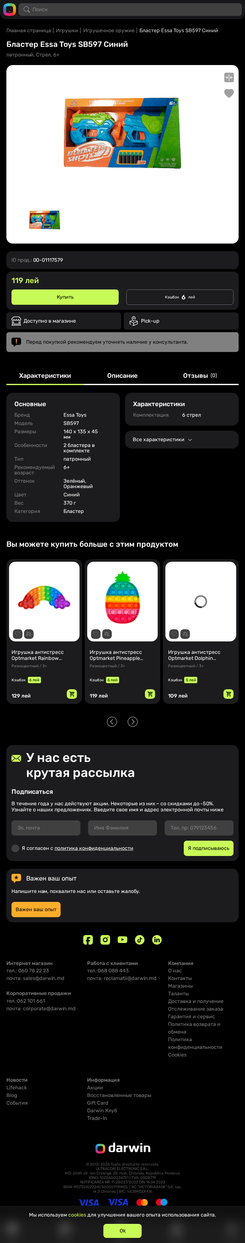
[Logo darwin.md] (9, 9)
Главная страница (28, 30)
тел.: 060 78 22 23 (27, 971)
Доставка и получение (196, 1001)
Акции (95, 1088)
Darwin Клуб (102, 1111)
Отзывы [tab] (200, 375)
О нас (175, 971)
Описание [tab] (122, 375)
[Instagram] (105, 940)
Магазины (180, 986)
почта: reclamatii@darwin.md (122, 978)
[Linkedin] (157, 940)
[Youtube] (122, 940)
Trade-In (97, 1118)
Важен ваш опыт (36, 909)
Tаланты (178, 994)
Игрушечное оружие (109, 30)
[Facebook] (88, 940)
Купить (65, 297)
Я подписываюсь (208, 848)
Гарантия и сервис (191, 1016)
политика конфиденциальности (94, 848)
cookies (77, 1215)
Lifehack (16, 1088)
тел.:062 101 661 (25, 1001)
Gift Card (97, 1103)
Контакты (180, 978)
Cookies (177, 1055)
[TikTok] (140, 940)
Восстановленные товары (119, 1095)
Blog (11, 1095)
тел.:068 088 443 (108, 971)
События (17, 1103)
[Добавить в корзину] (72, 694)
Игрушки (67, 30)
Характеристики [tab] (45, 375)
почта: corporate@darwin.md (41, 1008)
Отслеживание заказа (195, 1009)
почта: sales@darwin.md (35, 978)
